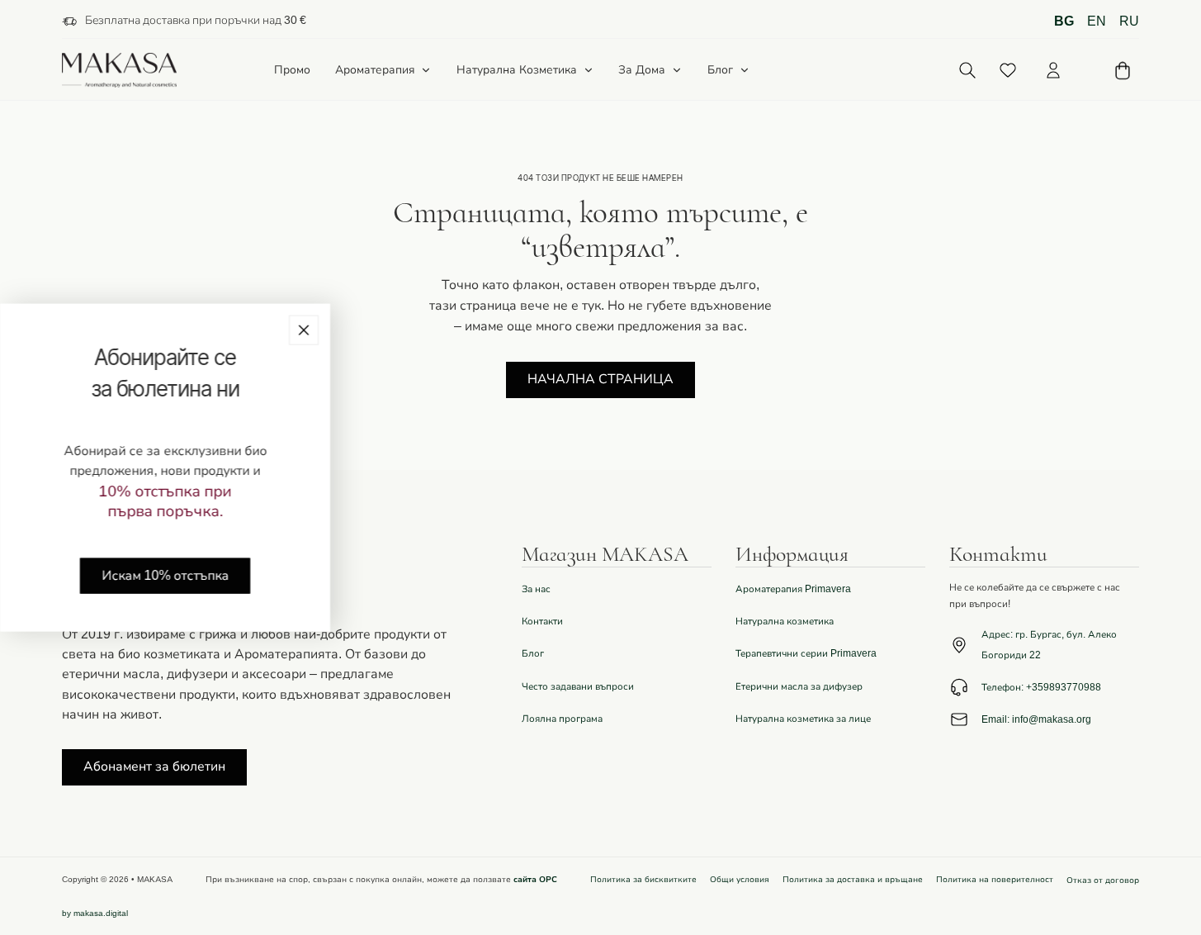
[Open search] (967, 71)
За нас (536, 589)
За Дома (641, 70)
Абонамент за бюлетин (154, 766)
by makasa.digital (95, 913)
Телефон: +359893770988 (1041, 687)
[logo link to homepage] (119, 70)
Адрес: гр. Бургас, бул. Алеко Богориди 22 (1049, 644)
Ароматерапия (375, 70)
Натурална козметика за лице (803, 718)
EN (1096, 21)
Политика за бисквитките (643, 879)
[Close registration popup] (304, 330)
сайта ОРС (535, 879)
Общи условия (739, 879)
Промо (292, 71)
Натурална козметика (784, 621)
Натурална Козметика (516, 70)
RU (1129, 21)
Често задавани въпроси (578, 686)
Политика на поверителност (994, 879)
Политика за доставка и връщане (853, 879)
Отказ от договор (1102, 880)
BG (1064, 21)
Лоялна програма (562, 718)
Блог (720, 70)
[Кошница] (1122, 70)
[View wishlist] (1007, 70)
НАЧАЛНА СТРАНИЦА (600, 379)
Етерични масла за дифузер (799, 686)
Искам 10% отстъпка (165, 575)
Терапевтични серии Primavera (806, 653)
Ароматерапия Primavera (793, 589)
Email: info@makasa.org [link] (1036, 719)
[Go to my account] (1053, 70)
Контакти (542, 621)
